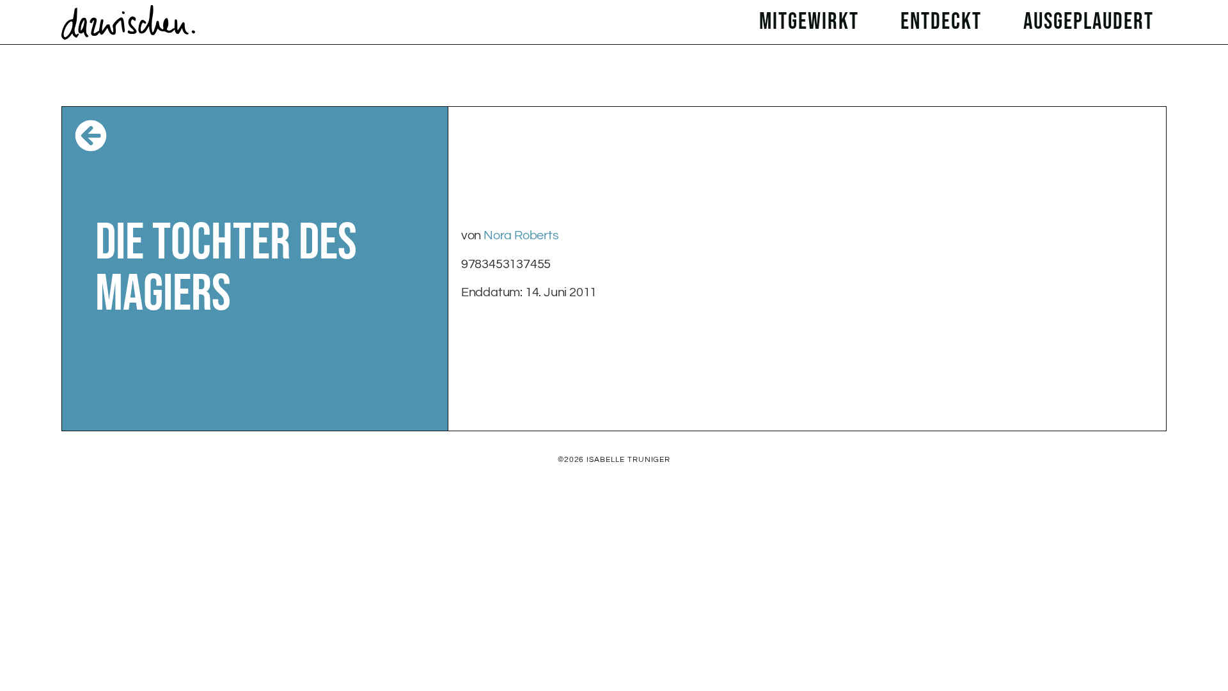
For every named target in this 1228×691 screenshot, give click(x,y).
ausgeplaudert (1088, 22)
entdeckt (941, 22)
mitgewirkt (809, 22)
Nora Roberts (521, 235)
